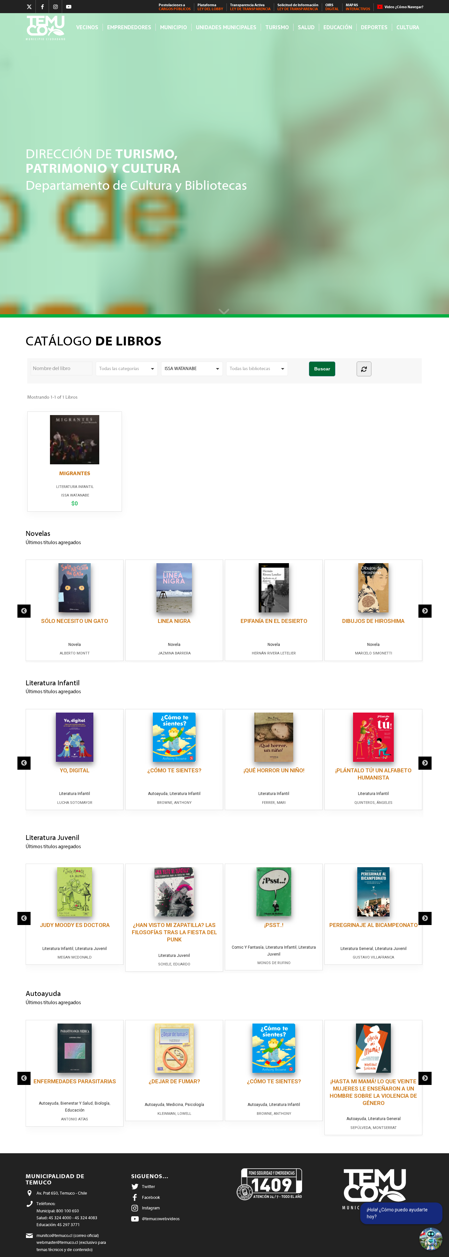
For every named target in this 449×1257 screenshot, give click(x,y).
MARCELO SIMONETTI (373, 653)
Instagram (151, 1207)
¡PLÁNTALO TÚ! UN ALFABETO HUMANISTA (373, 774)
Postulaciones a (175, 7)
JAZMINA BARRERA (174, 653)
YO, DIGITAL (74, 770)
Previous (24, 611)
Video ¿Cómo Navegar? (404, 7)
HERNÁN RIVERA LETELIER (274, 653)
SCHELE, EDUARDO (174, 964)
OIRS (332, 7)
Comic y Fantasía (248, 947)
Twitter (148, 1186)
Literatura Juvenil (91, 948)
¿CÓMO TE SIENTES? (174, 770)
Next (425, 611)
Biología (102, 1103)
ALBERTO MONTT (75, 653)
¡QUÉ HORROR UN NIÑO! (274, 770)
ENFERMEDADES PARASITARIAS (75, 1081)
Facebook (151, 1197)
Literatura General (357, 948)
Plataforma (210, 7)
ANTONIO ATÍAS (74, 1119)
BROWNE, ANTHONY (174, 803)
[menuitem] (174, 7)
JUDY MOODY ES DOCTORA (75, 925)
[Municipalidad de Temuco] (47, 27)
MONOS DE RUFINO (274, 963)
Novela (74, 644)
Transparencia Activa (250, 7)
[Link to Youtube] (68, 6)
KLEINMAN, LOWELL (174, 1114)
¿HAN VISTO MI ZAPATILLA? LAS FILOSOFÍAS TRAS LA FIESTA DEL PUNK (174, 932)
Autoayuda (158, 793)
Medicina (174, 1104)
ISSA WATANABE (75, 495)
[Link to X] (29, 6)
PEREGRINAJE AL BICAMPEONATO (373, 925)
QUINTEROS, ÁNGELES (373, 803)
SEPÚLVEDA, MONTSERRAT (373, 1128)
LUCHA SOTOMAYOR (74, 803)
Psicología (194, 1104)
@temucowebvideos (160, 1218)
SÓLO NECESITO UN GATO (74, 621)
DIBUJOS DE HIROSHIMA (373, 621)
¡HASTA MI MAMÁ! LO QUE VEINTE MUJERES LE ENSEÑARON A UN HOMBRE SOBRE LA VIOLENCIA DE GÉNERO (373, 1092)
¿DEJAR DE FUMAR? (174, 1081)
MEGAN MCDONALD (75, 957)
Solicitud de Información (298, 7)
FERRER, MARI (274, 803)
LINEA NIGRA (174, 621)
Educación (74, 1110)
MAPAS (358, 7)
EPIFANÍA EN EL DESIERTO (274, 621)
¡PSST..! (273, 925)
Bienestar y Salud (76, 1103)
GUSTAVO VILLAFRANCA (373, 957)
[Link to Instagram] (55, 6)
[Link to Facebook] (42, 6)
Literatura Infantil (75, 487)
